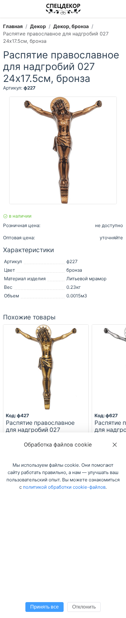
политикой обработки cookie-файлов (64, 487)
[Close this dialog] (114, 444)
